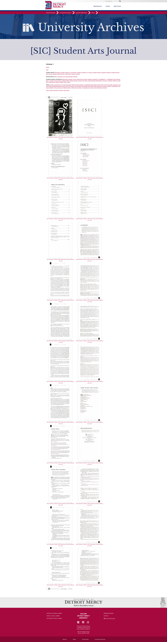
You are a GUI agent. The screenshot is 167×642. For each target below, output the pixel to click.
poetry (67, 90)
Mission (65, 639)
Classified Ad (88, 85)
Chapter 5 (81, 85)
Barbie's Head (75, 85)
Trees (91, 87)
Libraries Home (50, 12)
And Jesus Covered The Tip (56, 85)
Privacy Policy (85, 639)
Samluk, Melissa (52, 74)
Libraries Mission (108, 613)
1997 (47, 70)
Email (108, 6)
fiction (47, 90)
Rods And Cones (98, 86)
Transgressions (86, 87)
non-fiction (60, 90)
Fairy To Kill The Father (106, 85)
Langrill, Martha (91, 80)
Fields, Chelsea (69, 80)
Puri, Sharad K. (109, 80)
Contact (106, 616)
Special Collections (81, 12)
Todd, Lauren (67, 74)
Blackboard (98, 6)
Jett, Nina (84, 80)
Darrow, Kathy (83, 79)
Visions (95, 87)
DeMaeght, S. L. (103, 79)
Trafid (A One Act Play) (76, 87)
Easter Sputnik (97, 85)
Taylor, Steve (67, 82)
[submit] (120, 1)
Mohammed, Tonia (100, 80)
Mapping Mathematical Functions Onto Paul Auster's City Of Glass (65, 86)
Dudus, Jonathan (93, 72)
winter (47, 67)
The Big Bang (114, 86)
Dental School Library (53, 616)
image (51, 90)
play (65, 90)
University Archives (65, 12)
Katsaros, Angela (111, 72)
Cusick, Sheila (76, 79)
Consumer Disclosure (100, 639)
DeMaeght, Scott (112, 79)
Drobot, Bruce (53, 80)
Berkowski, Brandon (60, 72)
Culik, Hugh (65, 76)
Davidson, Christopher (70, 72)
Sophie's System (107, 86)
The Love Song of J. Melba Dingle (62, 87)
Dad (92, 85)
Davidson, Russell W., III (82, 72)
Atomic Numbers (67, 85)
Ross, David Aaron (50, 82)
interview (115, 85)
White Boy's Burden (102, 87)
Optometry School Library (54, 618)
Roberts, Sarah (116, 80)
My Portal (117, 6)
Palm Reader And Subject (88, 86)
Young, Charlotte (75, 74)
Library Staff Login (109, 618)
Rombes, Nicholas (73, 76)
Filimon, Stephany (101, 72)
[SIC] (93, 12)
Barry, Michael (58, 76)
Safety (74, 639)
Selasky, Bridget (59, 82)
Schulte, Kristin (60, 74)
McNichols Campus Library (54, 613)
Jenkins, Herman (78, 80)
